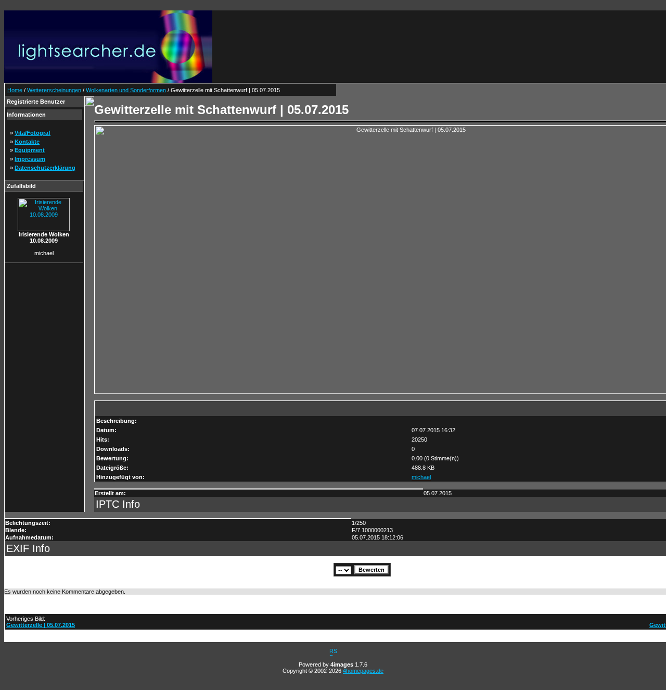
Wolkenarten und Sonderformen (126, 90)
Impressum (30, 159)
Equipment (30, 150)
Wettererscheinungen (54, 90)
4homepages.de (363, 671)
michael (421, 477)
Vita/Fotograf (32, 133)
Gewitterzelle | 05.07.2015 (40, 625)
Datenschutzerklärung (45, 168)
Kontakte (27, 142)
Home (14, 90)
